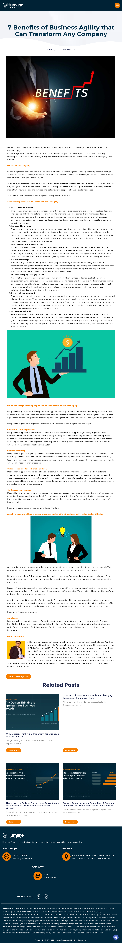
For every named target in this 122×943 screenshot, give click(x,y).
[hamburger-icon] (117, 5)
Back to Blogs (17, 676)
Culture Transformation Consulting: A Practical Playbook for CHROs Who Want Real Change (88, 804)
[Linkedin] (39, 896)
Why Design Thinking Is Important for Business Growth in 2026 (32, 735)
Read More (13, 750)
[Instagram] (46, 896)
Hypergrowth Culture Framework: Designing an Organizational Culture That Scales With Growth (32, 806)
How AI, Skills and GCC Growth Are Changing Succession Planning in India (87, 696)
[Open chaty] (116, 937)
